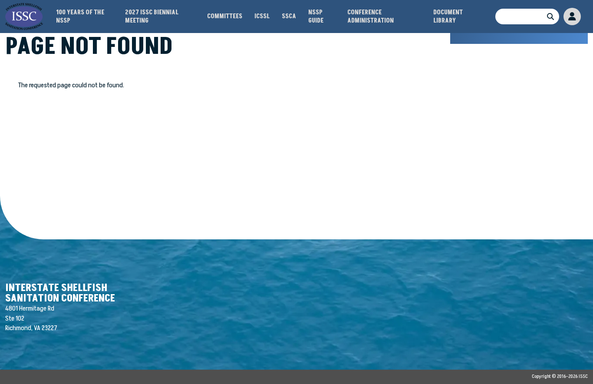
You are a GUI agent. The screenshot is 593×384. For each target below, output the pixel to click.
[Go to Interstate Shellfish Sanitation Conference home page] (24, 8)
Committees (224, 16)
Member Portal (572, 16)
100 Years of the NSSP (80, 16)
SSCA (289, 16)
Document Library (448, 16)
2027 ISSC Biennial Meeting (151, 16)
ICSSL (262, 16)
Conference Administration (370, 16)
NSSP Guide (315, 16)
